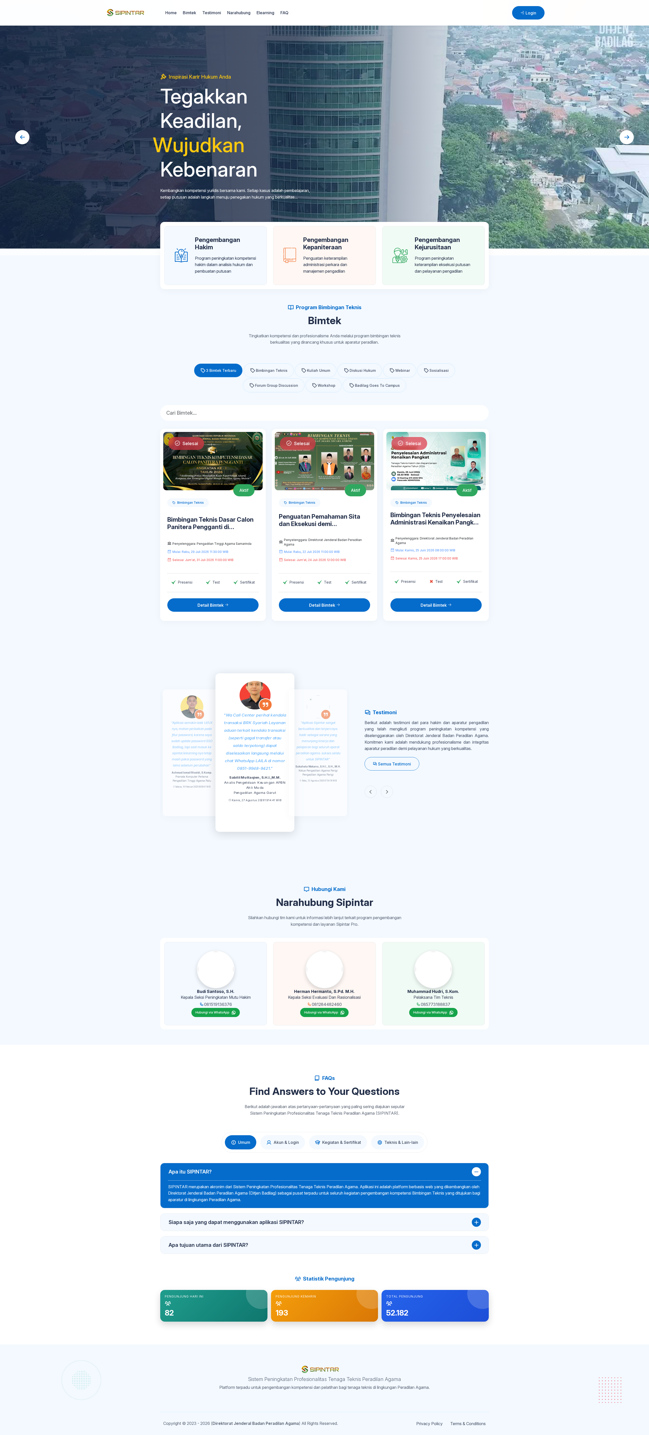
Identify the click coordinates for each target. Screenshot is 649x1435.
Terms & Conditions (468, 1423)
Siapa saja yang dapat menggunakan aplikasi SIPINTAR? (236, 1222)
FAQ (284, 12)
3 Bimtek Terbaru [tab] (221, 370)
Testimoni (211, 12)
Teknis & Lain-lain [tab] (401, 1142)
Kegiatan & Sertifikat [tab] (341, 1142)
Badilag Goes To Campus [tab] (377, 385)
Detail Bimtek (211, 605)
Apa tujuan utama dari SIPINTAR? (208, 1245)
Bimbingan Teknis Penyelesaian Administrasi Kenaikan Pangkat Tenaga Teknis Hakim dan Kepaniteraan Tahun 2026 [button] (435, 519)
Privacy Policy (429, 1423)
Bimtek (189, 12)
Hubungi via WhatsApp (212, 1012)
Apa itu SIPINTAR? (190, 1172)
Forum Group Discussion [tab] (276, 385)
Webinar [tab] (402, 370)
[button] (218, 370)
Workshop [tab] (326, 385)
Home (171, 12)
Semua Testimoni (394, 763)
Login (530, 12)
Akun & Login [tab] (286, 1142)
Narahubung (238, 12)
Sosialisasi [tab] (439, 370)
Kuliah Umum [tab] (318, 370)
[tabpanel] (324, 1208)
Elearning (265, 12)
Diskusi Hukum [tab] (363, 370)
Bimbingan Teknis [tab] (271, 370)
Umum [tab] (244, 1142)
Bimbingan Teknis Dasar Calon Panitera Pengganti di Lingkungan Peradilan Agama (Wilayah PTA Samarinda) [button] (210, 523)
